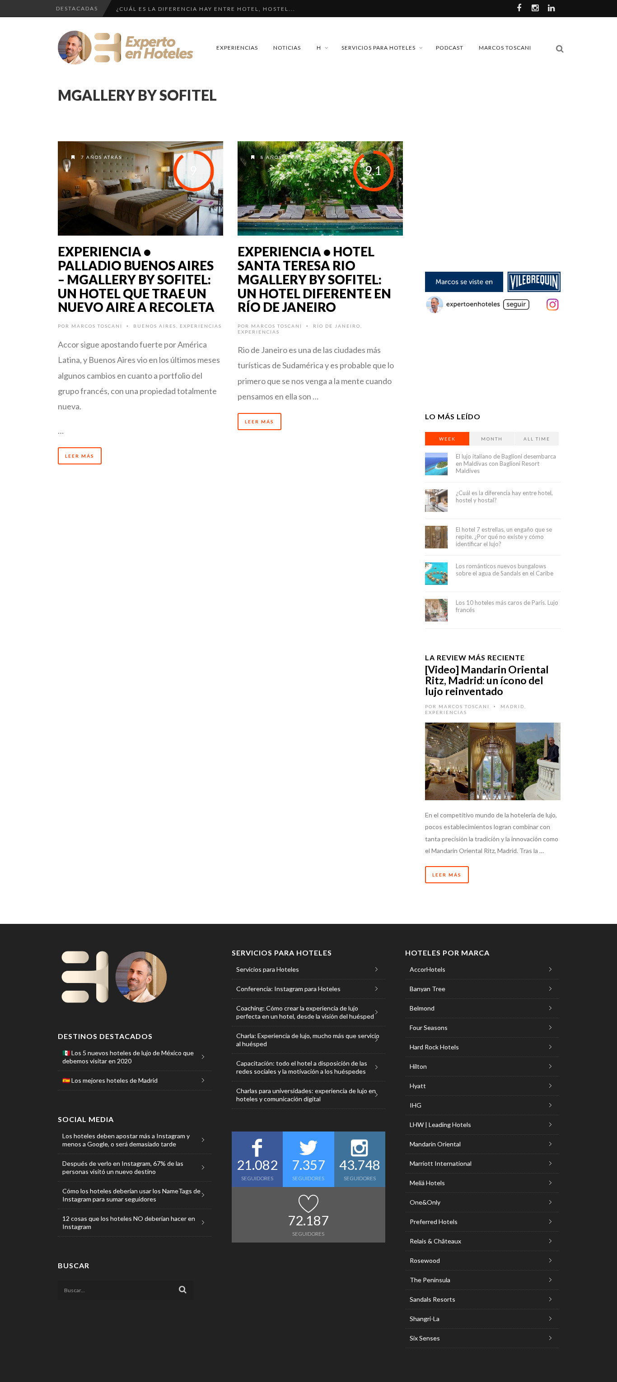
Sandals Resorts (432, 1299)
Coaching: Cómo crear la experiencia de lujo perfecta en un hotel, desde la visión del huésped (305, 1012)
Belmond (422, 1008)
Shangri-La (424, 1318)
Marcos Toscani (505, 47)
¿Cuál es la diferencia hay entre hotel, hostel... (205, 8)
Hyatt (418, 1086)
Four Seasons (429, 1027)
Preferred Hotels (434, 1221)
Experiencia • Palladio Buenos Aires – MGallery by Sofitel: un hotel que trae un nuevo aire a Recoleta (136, 279)
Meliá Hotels (427, 1183)
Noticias (287, 47)
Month (492, 438)
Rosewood (425, 1260)
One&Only (425, 1202)
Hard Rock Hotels (434, 1047)
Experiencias (237, 47)
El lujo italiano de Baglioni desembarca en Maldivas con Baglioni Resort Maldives (506, 463)
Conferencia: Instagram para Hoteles (288, 988)
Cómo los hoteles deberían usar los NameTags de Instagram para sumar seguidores (131, 1195)
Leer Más (79, 456)
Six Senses (425, 1338)
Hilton (418, 1066)
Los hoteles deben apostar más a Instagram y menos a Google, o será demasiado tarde (126, 1140)
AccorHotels (427, 969)
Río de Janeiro (336, 326)
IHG (415, 1105)
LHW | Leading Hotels (440, 1124)
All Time (537, 438)
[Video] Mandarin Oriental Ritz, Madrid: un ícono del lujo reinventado (487, 680)
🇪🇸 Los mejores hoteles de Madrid (110, 1080)
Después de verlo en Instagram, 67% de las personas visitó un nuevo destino (122, 1167)
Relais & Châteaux (435, 1241)
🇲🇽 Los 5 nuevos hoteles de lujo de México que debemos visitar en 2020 (128, 1057)
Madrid (512, 706)
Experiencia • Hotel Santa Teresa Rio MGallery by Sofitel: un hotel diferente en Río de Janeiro (314, 279)
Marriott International (441, 1163)
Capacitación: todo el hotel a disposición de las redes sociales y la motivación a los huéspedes (301, 1067)
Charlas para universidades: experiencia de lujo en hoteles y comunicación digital (306, 1095)
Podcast (449, 47)
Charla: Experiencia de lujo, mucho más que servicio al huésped (307, 1040)
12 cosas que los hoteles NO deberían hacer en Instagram (128, 1222)
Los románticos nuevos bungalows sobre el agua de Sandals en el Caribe (504, 569)
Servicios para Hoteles (378, 47)
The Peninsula (430, 1280)
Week (447, 438)
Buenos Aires (154, 326)
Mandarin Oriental (435, 1144)
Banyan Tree (427, 988)
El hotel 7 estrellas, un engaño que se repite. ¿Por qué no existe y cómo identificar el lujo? (504, 536)
